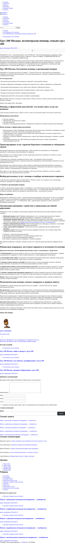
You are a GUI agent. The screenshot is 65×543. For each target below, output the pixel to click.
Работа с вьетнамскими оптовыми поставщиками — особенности (19, 434)
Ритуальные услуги (9, 486)
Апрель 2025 (7, 465)
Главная (5, 2)
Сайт (1, 401)
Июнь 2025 (6, 464)
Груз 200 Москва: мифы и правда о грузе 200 (16, 351)
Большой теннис (8, 8)
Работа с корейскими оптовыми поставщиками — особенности (18, 424)
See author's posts (4, 334)
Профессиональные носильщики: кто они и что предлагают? (37, 222)
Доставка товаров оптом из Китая (13, 482)
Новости (5, 9)
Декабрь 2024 (7, 468)
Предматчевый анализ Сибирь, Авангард (22, 456)
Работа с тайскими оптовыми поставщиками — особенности (17, 427)
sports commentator (5, 48)
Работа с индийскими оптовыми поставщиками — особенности (18, 431)
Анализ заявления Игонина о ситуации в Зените (24, 452)
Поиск (2, 411)
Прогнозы (6, 3)
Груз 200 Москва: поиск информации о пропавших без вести (19, 340)
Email (1, 398)
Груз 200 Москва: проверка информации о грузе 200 (19, 370)
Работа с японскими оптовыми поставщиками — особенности (18, 420)
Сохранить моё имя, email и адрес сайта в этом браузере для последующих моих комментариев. (29, 405)
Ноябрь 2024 (7, 470)
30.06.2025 (14, 503)
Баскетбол (6, 6)
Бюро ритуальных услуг (10, 480)
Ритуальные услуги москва (11, 36)
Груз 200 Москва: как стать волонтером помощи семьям (18, 341)
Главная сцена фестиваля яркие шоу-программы (24, 448)
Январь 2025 (7, 467)
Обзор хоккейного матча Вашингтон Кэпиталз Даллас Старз (29, 441)
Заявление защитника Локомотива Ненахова (24, 445)
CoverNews (24, 542)
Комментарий (4, 392)
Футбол (5, 5)
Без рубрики (6, 477)
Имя (1, 395)
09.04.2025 (14, 48)
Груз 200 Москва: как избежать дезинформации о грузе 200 (22, 361)
